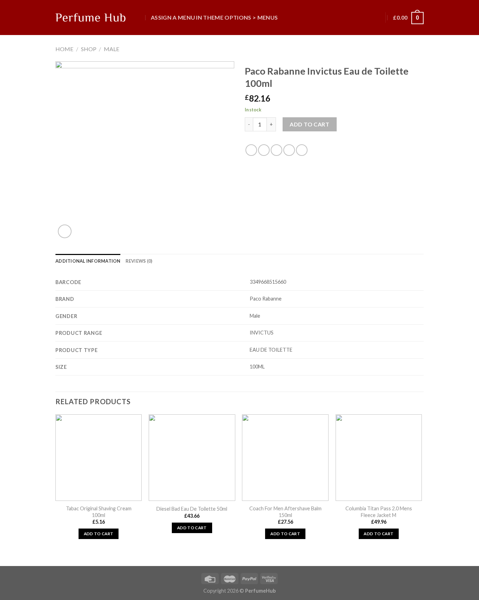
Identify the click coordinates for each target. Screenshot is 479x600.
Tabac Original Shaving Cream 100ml (98, 511)
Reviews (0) (139, 261)
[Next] (421, 489)
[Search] (139, 17)
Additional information (88, 261)
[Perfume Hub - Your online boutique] (90, 17)
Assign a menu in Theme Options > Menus (214, 17)
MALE (111, 49)
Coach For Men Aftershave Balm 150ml (285, 511)
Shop (88, 49)
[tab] (88, 261)
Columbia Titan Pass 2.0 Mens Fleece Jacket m (378, 511)
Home (64, 49)
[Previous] (55, 489)
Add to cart (309, 124)
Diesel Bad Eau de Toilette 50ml (191, 509)
